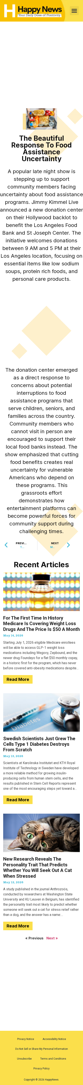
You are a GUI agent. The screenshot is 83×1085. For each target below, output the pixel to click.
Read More (18, 679)
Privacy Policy (41, 1068)
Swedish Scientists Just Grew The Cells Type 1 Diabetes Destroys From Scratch (39, 744)
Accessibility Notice (54, 1039)
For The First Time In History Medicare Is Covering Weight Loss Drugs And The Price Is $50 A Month (41, 623)
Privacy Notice (25, 1039)
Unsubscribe (24, 1058)
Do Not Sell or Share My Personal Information (41, 1048)
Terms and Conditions (53, 1058)
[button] (74, 10)
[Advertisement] (41, 65)
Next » (52, 938)
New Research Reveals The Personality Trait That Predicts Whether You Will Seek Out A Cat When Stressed (37, 867)
